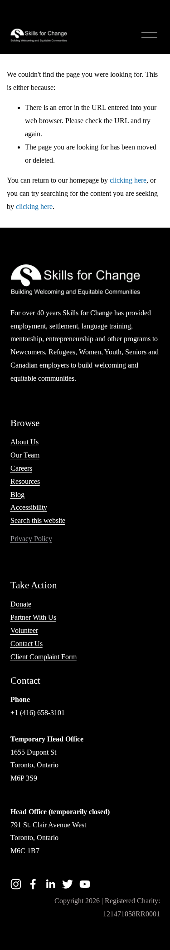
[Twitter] (67, 884)
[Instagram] (15, 884)
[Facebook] (33, 884)
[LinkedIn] (50, 884)
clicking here (128, 180)
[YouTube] (84, 884)
